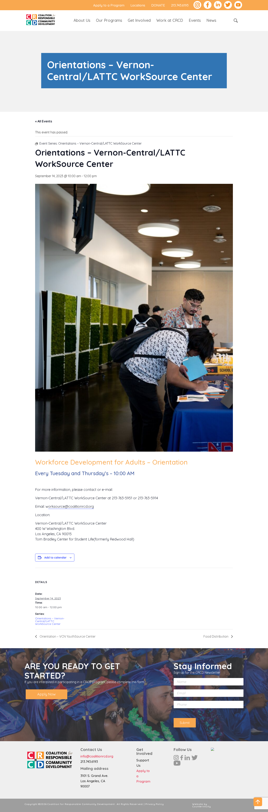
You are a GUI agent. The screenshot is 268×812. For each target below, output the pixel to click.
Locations (137, 5)
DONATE (158, 5)
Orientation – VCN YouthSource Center (67, 636)
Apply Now (46, 694)
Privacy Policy (154, 804)
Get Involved (139, 20)
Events (195, 20)
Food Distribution (216, 636)
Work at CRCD (169, 20)
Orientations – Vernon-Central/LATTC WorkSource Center (49, 621)
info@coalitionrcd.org (96, 756)
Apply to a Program (108, 5)
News (211, 20)
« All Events (43, 121)
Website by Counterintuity (201, 805)
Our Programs (109, 20)
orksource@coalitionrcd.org (71, 506)
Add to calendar (55, 557)
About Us (82, 20)
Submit (185, 723)
